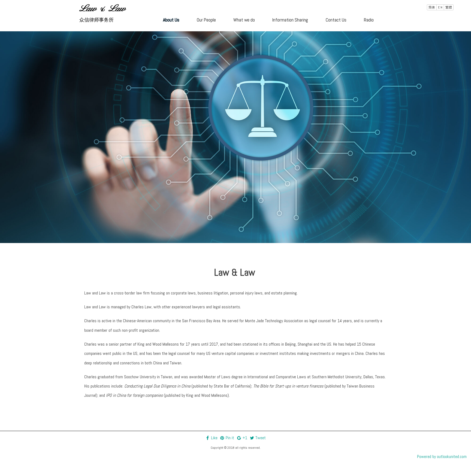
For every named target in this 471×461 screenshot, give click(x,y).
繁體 (448, 7)
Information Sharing (290, 20)
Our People (206, 20)
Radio (369, 20)
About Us (171, 20)
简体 (431, 7)
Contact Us (336, 20)
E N (440, 7)
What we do (244, 20)
